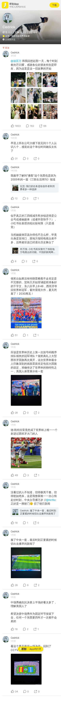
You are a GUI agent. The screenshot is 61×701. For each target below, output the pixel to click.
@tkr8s (50, 500)
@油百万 (16, 61)
